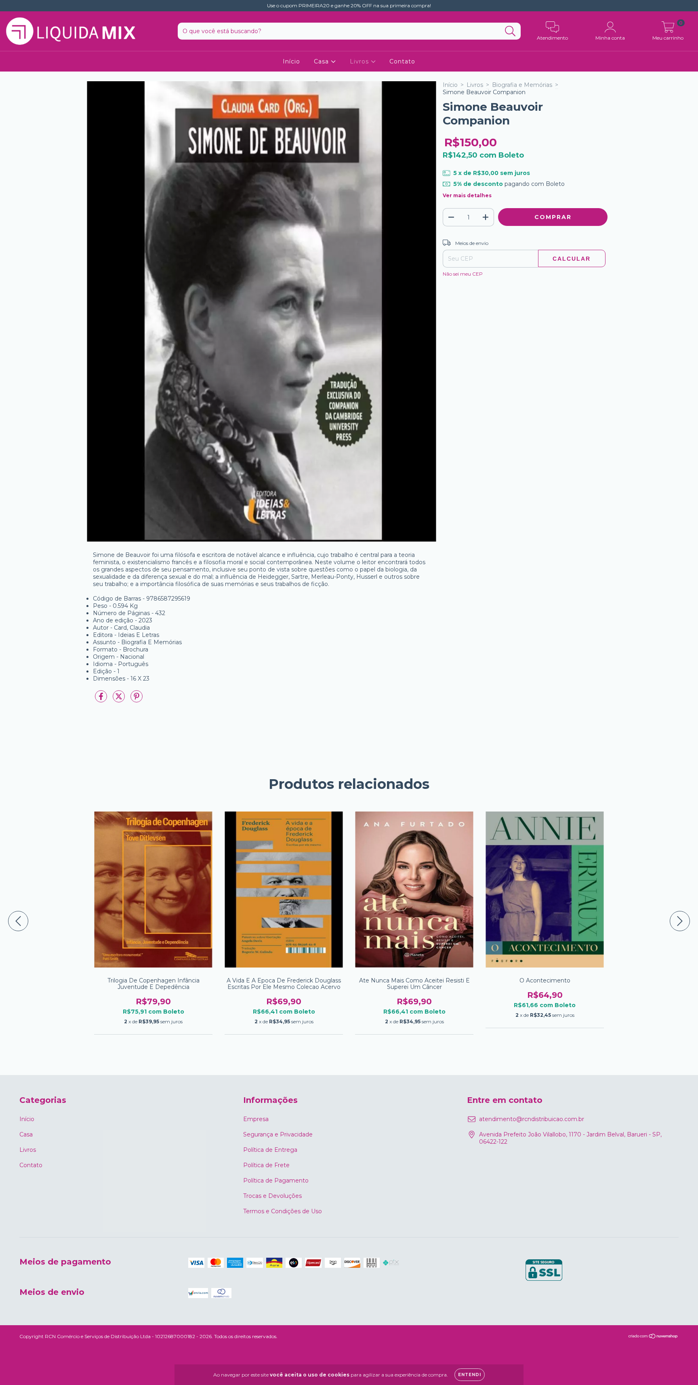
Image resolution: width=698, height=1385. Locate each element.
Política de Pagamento (276, 1180)
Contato (402, 61)
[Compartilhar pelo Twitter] (119, 700)
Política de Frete (266, 1165)
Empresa (256, 1119)
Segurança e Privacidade (278, 1134)
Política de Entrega (270, 1149)
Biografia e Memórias (522, 85)
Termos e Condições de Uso (282, 1211)
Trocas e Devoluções (272, 1195)
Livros (360, 61)
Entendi (469, 1374)
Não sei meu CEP (463, 274)
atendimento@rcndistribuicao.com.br (531, 1119)
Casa (322, 61)
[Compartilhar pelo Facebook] (102, 700)
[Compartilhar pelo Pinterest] (136, 700)
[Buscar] (510, 31)
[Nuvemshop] (653, 1337)
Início (291, 61)
